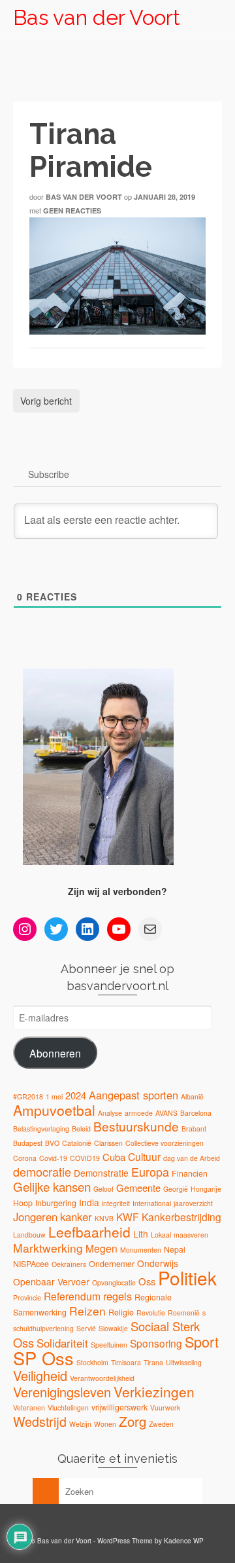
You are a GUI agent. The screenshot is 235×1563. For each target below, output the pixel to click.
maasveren (191, 1235)
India (89, 1202)
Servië (86, 1328)
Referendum (72, 1296)
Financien (190, 1173)
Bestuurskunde (136, 1126)
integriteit (116, 1203)
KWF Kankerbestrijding (168, 1216)
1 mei (54, 1096)
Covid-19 (53, 1158)
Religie (121, 1312)
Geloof (103, 1189)
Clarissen (108, 1143)
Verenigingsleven (62, 1391)
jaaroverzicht (193, 1203)
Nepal (174, 1249)
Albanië (192, 1096)
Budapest (27, 1143)
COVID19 (85, 1158)
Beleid (81, 1128)
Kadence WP (184, 1540)
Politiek (187, 1277)
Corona (25, 1158)
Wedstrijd (40, 1421)
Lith (140, 1233)
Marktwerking (48, 1248)
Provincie (27, 1297)
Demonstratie (101, 1172)
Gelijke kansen (52, 1186)
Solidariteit (62, 1343)
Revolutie (150, 1312)
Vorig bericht (46, 400)
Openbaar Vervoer (51, 1281)
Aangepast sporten (133, 1095)
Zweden (161, 1424)
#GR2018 (28, 1096)
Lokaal (161, 1235)
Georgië (175, 1189)
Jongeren (35, 1216)
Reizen (87, 1310)
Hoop (23, 1203)
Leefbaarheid (89, 1231)
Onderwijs (157, 1263)
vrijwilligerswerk (119, 1407)
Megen (102, 1248)
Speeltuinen (109, 1345)
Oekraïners (69, 1264)
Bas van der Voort (96, 17)
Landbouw (29, 1235)
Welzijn (80, 1424)
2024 (75, 1095)
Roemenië (184, 1312)
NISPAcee (31, 1264)
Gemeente (138, 1187)
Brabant (193, 1128)
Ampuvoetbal (54, 1110)
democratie (42, 1171)
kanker (76, 1216)
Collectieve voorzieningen (164, 1143)
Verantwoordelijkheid (102, 1378)
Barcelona (196, 1113)
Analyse (110, 1113)
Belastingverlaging (41, 1128)
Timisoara (126, 1362)
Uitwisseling (184, 1362)
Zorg (132, 1421)
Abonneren (55, 1053)
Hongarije (206, 1189)
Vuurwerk (165, 1407)
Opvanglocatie (114, 1282)
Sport (202, 1341)
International (152, 1203)
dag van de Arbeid (191, 1158)
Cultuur (144, 1156)
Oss (146, 1281)
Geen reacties (72, 210)
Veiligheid (40, 1375)
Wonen (105, 1424)
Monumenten (140, 1250)
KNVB (104, 1218)
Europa (150, 1171)
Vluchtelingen (68, 1407)
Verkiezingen (154, 1391)
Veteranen (29, 1407)
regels (117, 1296)
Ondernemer (111, 1264)
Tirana (153, 1362)
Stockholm (92, 1362)
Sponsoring (156, 1343)
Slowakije (113, 1328)
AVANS (166, 1113)
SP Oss (43, 1357)
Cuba (113, 1157)
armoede (139, 1113)
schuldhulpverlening (43, 1328)
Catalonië (76, 1143)
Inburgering (55, 1203)
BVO (52, 1143)
